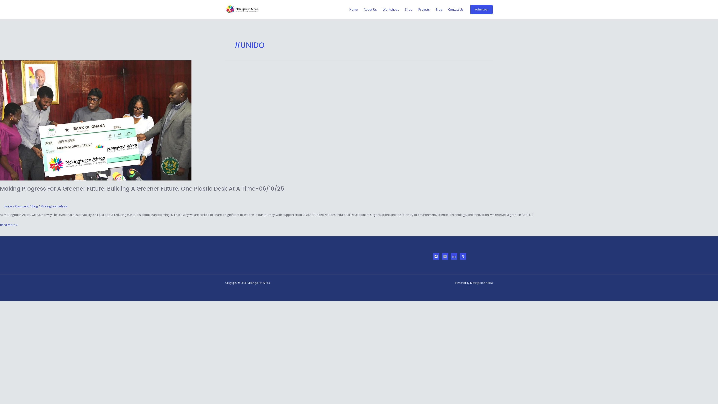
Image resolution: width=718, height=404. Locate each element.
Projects (424, 9)
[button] (481, 9)
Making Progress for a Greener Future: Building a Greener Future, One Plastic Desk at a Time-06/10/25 (142, 189)
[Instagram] (445, 256)
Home (353, 9)
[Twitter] (463, 256)
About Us (370, 9)
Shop (408, 9)
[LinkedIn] (454, 256)
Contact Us (456, 9)
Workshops (391, 9)
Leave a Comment (16, 206)
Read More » (9, 224)
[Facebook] (436, 256)
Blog (439, 9)
